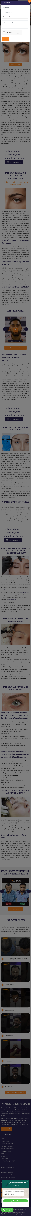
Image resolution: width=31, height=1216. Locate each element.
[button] (15, 1200)
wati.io (15, 1205)
